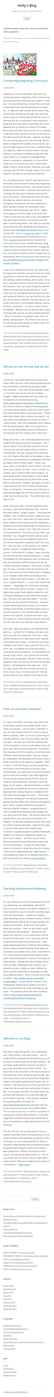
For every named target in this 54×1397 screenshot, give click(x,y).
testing (39, 688)
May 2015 (7, 1295)
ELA (23, 339)
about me (31, 1174)
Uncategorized (9, 1349)
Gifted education (10, 336)
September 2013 (10, 1309)
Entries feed (8, 1368)
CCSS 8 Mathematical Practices (36, 333)
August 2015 (8, 1292)
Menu (27, 18)
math (21, 343)
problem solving (30, 343)
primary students (11, 263)
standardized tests (27, 688)
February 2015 (9, 1302)
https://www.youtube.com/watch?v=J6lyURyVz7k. (25, 403)
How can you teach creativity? (22, 709)
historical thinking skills (35, 339)
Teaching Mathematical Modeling (24, 888)
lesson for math (32, 233)
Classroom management (13, 1332)
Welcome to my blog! (16, 1038)
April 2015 (7, 1299)
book (9, 273)
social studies (19, 346)
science (41, 343)
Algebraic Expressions (32, 1005)
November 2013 (9, 1305)
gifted (8, 871)
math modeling (27, 1014)
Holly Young (18, 692)
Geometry (7, 1335)
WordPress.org (9, 1375)
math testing (14, 688)
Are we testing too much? (22, 1262)
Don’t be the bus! (10, 1229)
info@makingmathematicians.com (17, 1021)
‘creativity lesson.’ (37, 858)
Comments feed (9, 1372)
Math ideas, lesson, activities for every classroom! (23, 1342)
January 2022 (8, 1285)
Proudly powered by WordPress (15, 1392)
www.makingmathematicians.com (19, 1104)
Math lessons (8, 1345)
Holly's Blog (27, 5)
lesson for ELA (17, 240)
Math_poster (24, 1164)
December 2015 (9, 1289)
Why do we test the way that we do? (26, 366)
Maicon (6, 1262)
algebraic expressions (36, 1011)
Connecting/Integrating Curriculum (25, 81)
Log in (5, 1365)
